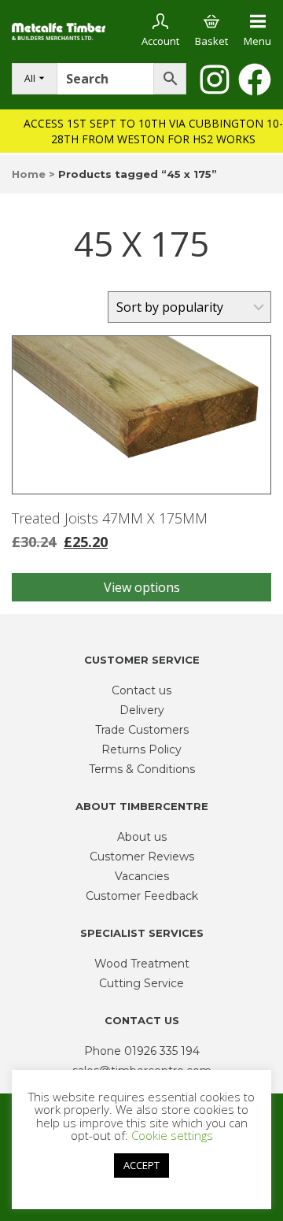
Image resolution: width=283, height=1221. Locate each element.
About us (142, 837)
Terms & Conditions (142, 769)
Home (29, 174)
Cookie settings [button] (172, 1135)
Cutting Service (141, 983)
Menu (257, 41)
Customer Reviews (142, 856)
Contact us (141, 690)
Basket (211, 41)
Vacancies (142, 876)
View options (142, 587)
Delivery (141, 710)
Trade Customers (142, 730)
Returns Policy (141, 749)
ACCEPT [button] (141, 1165)
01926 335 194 (162, 1051)
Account (160, 41)
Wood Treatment (141, 963)
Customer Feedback (142, 896)
